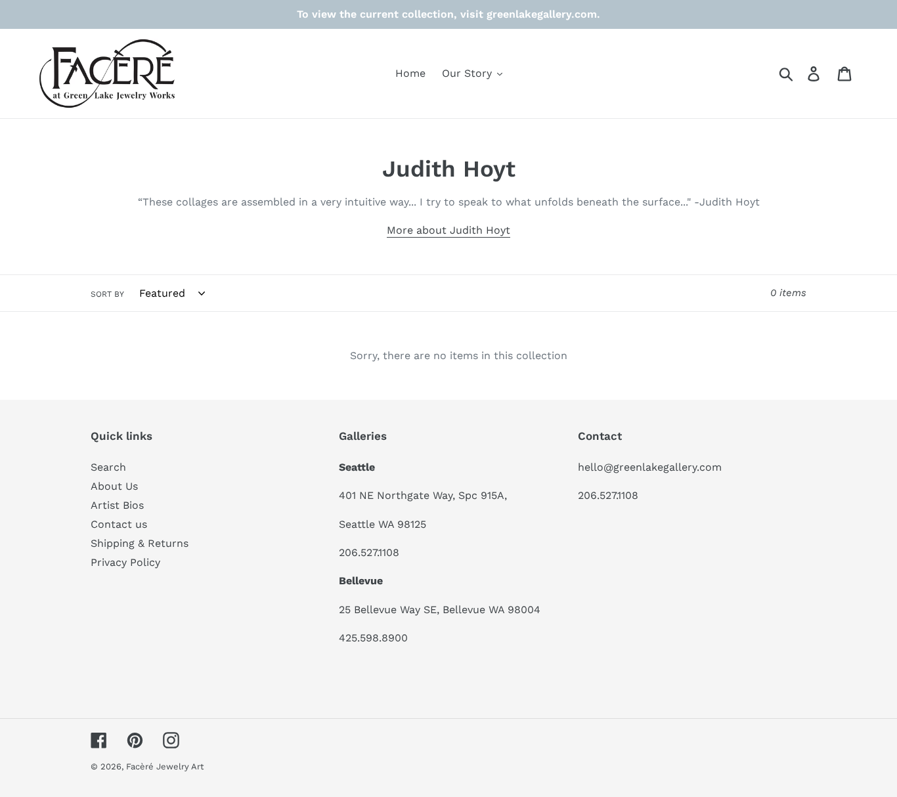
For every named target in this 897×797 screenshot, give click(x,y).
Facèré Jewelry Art (165, 766)
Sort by (107, 294)
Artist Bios (117, 505)
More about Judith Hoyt (448, 230)
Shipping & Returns (139, 543)
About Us (114, 486)
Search (108, 467)
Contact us (119, 524)
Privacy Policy (125, 562)
